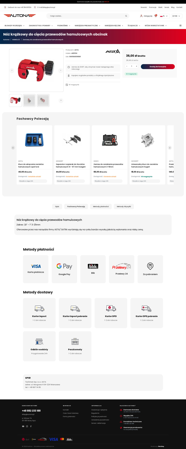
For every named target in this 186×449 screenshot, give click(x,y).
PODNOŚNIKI (62, 25)
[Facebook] (31, 426)
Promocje (152, 7)
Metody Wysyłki (124, 206)
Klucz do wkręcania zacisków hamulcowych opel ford (31, 165)
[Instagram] (27, 426)
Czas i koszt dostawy (70, 413)
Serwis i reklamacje (98, 423)
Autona (6, 40)
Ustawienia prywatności (100, 420)
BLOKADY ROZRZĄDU (13, 25)
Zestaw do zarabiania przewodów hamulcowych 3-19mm (108, 165)
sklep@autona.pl (46, 7)
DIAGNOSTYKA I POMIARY (39, 25)
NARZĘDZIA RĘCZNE (113, 25)
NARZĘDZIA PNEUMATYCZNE (86, 25)
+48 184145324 (19, 7)
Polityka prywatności (99, 416)
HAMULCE (16, 40)
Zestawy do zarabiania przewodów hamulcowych (43, 40)
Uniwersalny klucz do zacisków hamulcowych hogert (144, 165)
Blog (172, 7)
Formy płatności (69, 416)
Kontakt (179, 7)
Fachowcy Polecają (76, 206)
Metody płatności (101, 206)
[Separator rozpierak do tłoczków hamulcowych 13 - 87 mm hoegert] (72, 140)
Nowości (144, 7)
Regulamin (95, 413)
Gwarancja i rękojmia (99, 410)
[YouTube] (23, 426)
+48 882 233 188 (31, 410)
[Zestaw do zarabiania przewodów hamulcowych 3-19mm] (109, 140)
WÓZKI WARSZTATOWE (154, 25)
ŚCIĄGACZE (133, 25)
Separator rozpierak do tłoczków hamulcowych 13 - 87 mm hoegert (71, 165)
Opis (57, 206)
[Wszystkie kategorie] (180, 25)
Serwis (166, 7)
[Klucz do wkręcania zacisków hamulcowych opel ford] (34, 140)
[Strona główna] (20, 16)
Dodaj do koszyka (158, 66)
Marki (160, 7)
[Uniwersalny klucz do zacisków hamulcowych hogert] (147, 140)
